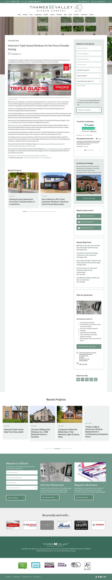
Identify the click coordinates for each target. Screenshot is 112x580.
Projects (52, 14)
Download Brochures (82, 497)
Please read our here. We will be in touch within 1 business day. (88, 102)
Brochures (59, 14)
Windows (25, 14)
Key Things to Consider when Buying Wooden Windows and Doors (27, 155)
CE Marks (8, 576)
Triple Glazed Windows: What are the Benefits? (22, 146)
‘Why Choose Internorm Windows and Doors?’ (49, 144)
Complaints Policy (26, 576)
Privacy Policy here (21, 466)
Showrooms (84, 14)
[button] (24, 211)
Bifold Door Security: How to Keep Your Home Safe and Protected (88, 246)
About (70, 14)
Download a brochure (87, 216)
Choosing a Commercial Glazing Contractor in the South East (87, 254)
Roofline (46, 14)
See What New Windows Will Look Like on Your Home (88, 279)
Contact (91, 14)
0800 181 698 (83, 364)
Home (19, 14)
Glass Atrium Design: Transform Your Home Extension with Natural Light (89, 262)
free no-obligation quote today (54, 149)
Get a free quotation (87, 222)
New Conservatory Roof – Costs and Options (38, 157)
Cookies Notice (16, 576)
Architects (76, 14)
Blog (65, 14)
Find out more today (89, 198)
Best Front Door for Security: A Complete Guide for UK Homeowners (87, 270)
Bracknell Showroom (16, 125)
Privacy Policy (93, 100)
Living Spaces (38, 14)
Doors (31, 14)
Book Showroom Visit (48, 497)
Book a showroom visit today (86, 346)
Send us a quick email (87, 228)
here (9, 122)
